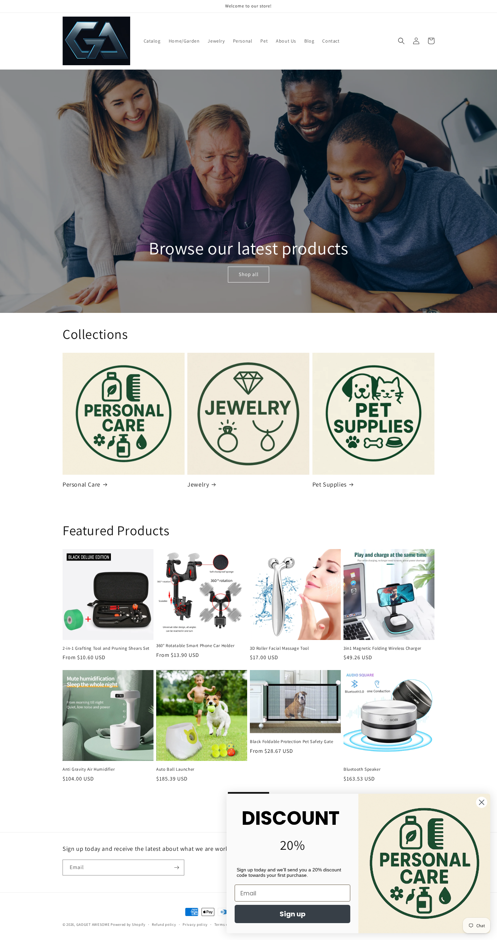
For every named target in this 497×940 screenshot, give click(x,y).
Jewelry (198, 484)
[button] (401, 40)
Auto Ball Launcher (175, 769)
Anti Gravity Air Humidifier (89, 769)
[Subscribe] (176, 867)
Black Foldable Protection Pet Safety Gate (291, 741)
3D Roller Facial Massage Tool (279, 648)
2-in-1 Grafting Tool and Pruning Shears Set (106, 648)
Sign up (293, 914)
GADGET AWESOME (93, 924)
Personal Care (81, 484)
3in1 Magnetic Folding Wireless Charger (382, 648)
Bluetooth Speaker (362, 769)
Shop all (248, 274)
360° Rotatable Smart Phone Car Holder (195, 645)
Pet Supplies (329, 484)
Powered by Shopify (128, 924)
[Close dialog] (482, 802)
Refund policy (164, 924)
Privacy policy (195, 924)
